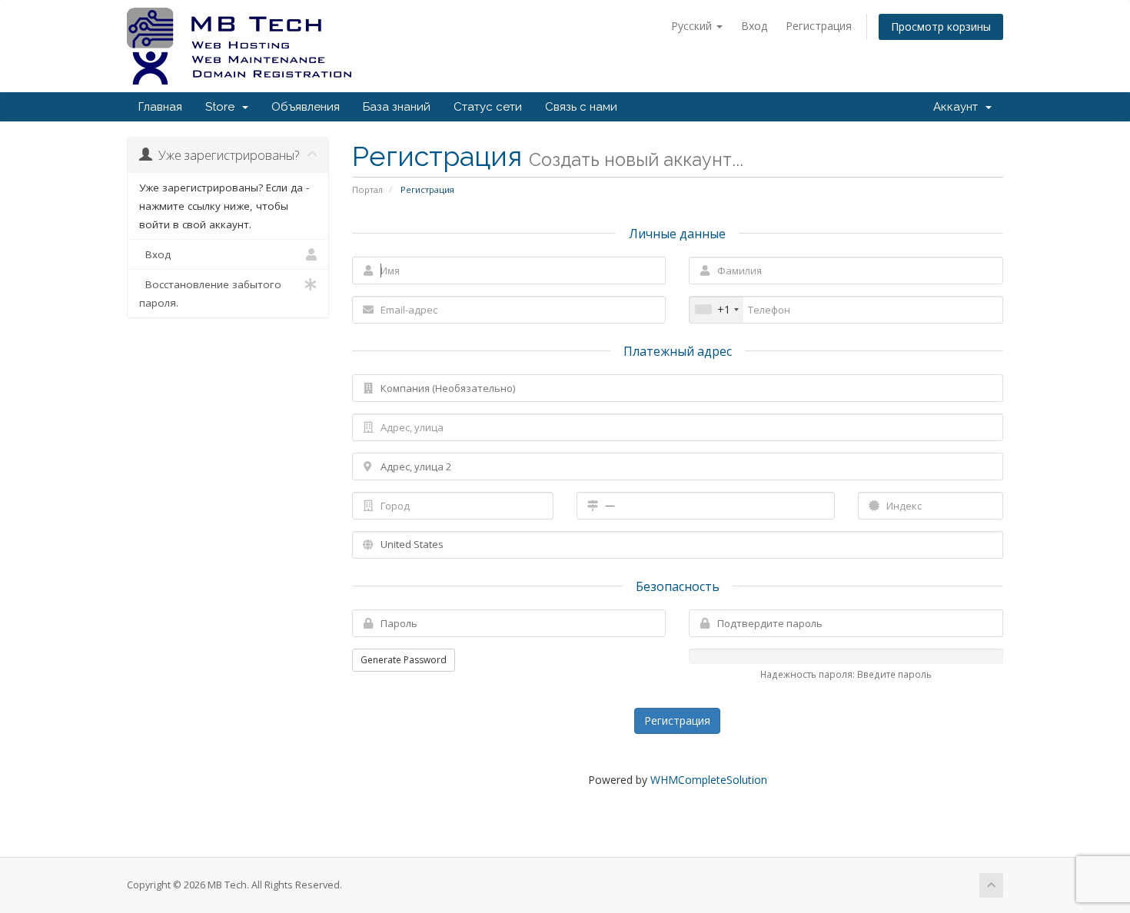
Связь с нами (581, 107)
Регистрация (819, 25)
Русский (693, 25)
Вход (754, 25)
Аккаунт (958, 107)
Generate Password (404, 659)
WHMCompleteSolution (708, 779)
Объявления (305, 107)
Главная (160, 107)
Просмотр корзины (941, 26)
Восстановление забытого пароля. (210, 293)
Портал (367, 189)
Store (223, 107)
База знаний (396, 107)
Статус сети (488, 107)
